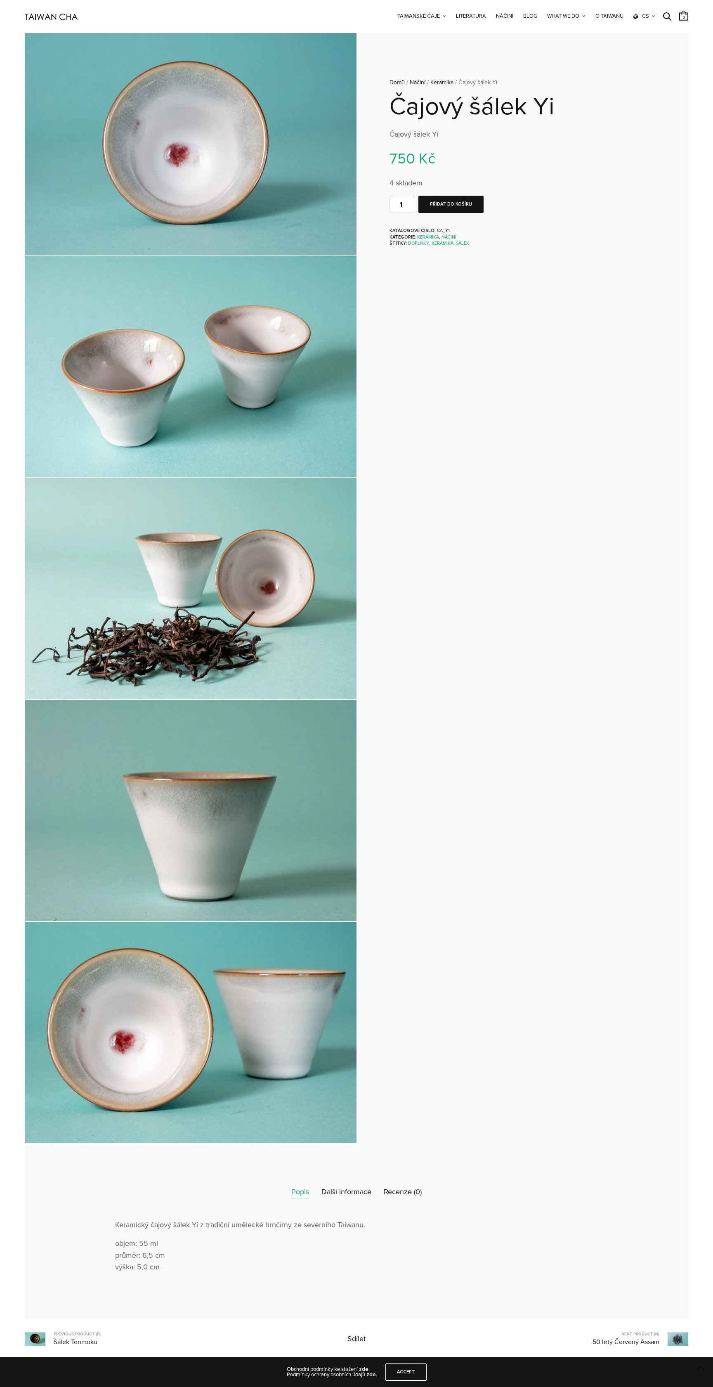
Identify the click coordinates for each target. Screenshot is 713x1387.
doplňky (418, 243)
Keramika (441, 82)
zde (363, 1369)
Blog (530, 16)
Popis (300, 1191)
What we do (563, 16)
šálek (462, 243)
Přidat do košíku (451, 204)
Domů (397, 82)
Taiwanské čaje (418, 16)
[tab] (300, 1192)
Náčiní (504, 16)
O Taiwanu (609, 16)
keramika (442, 243)
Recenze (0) (403, 1191)
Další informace (346, 1191)
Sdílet (356, 1338)
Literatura (471, 16)
